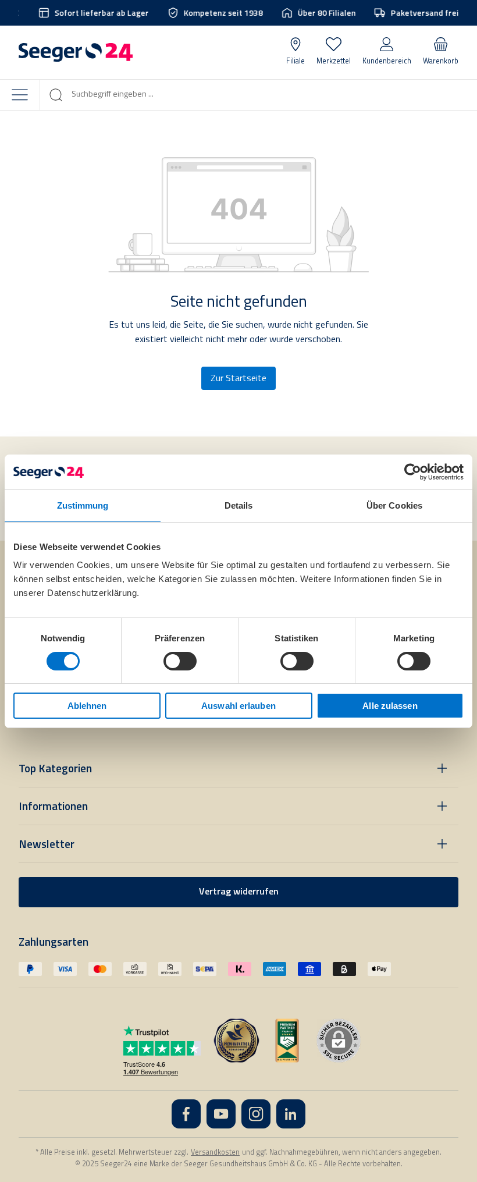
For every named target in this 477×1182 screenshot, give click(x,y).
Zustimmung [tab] (83, 505)
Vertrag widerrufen (239, 892)
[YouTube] (221, 1114)
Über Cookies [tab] (394, 505)
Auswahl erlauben (238, 706)
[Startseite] (76, 52)
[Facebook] (186, 1114)
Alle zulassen (389, 706)
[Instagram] (256, 1114)
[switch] (180, 661)
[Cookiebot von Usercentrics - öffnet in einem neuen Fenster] (413, 471)
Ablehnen (87, 706)
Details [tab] (239, 505)
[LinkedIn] (290, 1114)
